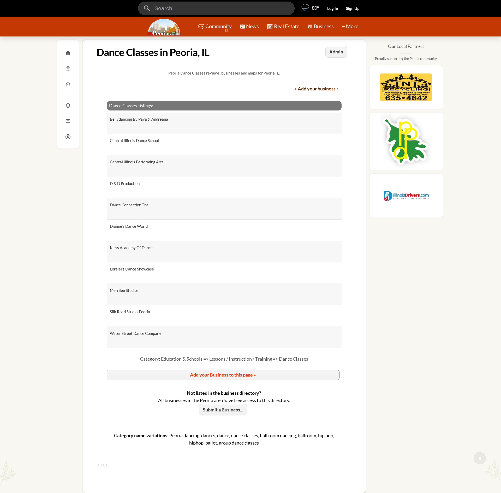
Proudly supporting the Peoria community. (406, 59)
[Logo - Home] (164, 27)
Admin (336, 51)
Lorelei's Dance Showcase (132, 269)
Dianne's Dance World (129, 226)
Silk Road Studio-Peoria (130, 311)
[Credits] (68, 136)
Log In (332, 8)
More (352, 26)
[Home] (68, 53)
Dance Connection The (129, 204)
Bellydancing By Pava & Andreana (139, 119)
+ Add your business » (316, 88)
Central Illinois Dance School (134, 140)
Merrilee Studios (124, 290)
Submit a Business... (223, 409)
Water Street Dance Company (135, 333)
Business (324, 26)
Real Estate (286, 26)
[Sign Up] (68, 84)
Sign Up (352, 8)
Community (218, 27)
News (252, 26)
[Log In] (68, 68)
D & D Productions (125, 183)
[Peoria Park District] (406, 143)
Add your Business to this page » (223, 375)
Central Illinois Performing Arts (137, 161)
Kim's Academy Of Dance (131, 247)
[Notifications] (68, 105)
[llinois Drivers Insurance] (406, 197)
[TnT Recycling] (406, 89)
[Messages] (68, 121)
